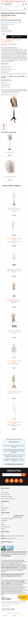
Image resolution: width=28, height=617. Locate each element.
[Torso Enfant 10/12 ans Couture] (14, 320)
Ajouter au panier (17, 36)
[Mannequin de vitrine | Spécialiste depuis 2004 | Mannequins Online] (7, 4)
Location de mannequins (6, 496)
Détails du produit (12, 44)
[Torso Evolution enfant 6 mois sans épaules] (14, 229)
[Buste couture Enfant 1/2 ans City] (14, 381)
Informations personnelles (7, 518)
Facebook (7, 481)
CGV (2, 505)
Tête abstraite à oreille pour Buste (10, 176)
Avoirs (2, 522)
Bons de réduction (5, 526)
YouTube (12, 481)
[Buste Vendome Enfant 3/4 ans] (14, 198)
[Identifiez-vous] (23, 4)
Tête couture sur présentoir (10, 152)
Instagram (21, 481)
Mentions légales (5, 507)
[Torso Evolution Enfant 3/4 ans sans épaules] (14, 412)
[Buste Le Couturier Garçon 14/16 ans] (14, 290)
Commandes (4, 520)
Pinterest (16, 481)
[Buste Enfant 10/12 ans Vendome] (14, 259)
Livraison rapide (4, 492)
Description (4, 44)
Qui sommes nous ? (5, 494)
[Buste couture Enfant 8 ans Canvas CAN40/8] (14, 351)
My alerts (3, 529)
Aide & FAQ (3, 510)
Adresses (3, 524)
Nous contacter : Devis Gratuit (8, 498)
